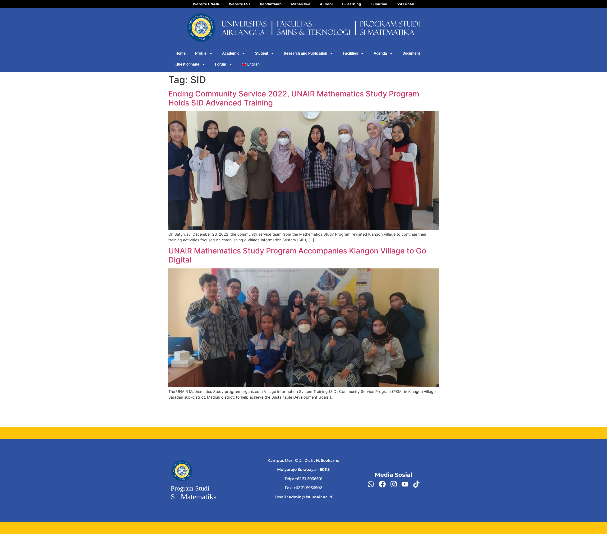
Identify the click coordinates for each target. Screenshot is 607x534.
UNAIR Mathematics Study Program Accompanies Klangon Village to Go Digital (297, 255)
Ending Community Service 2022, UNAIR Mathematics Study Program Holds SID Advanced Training (293, 98)
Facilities (350, 53)
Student (261, 53)
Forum (220, 64)
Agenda (380, 53)
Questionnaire (187, 64)
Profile (201, 53)
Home (180, 53)
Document (411, 53)
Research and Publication (305, 53)
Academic (230, 53)
